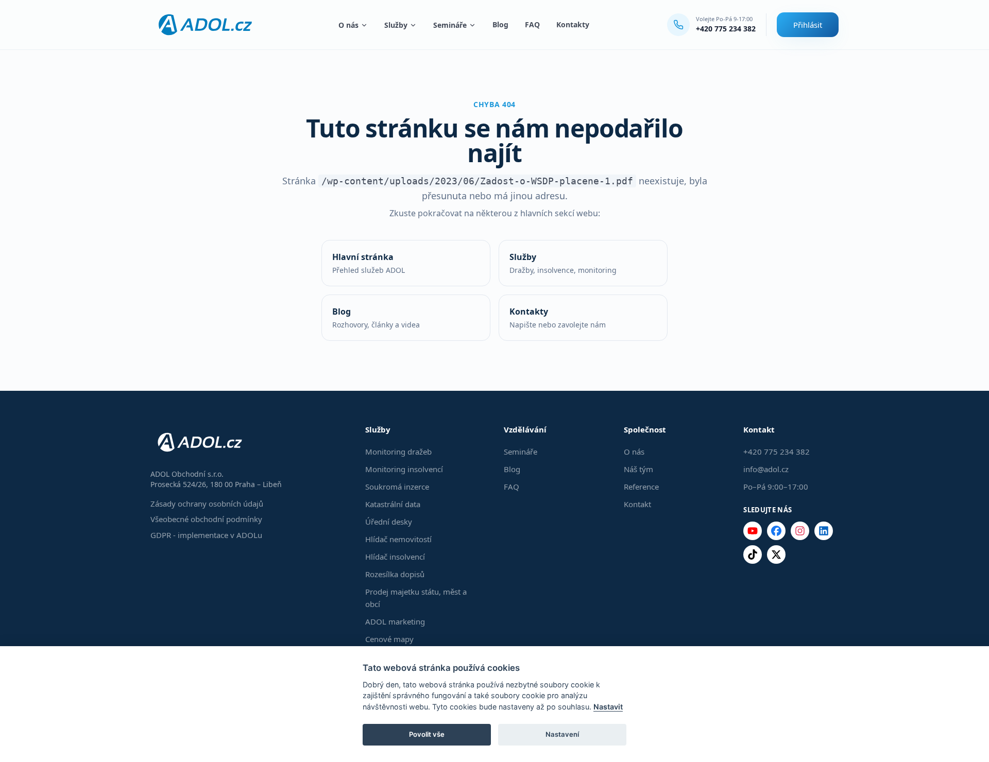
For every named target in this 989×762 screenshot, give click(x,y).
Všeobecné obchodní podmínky (206, 519)
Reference (641, 486)
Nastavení (562, 734)
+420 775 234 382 (726, 28)
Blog (500, 24)
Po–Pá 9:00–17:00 (775, 486)
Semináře (450, 25)
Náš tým (638, 469)
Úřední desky (388, 521)
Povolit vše (427, 734)
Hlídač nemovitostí (398, 539)
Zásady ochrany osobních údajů (206, 503)
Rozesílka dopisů (394, 574)
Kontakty (572, 24)
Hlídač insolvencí (395, 556)
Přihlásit (807, 25)
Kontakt (637, 504)
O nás (348, 25)
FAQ (532, 24)
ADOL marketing (395, 621)
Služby (395, 25)
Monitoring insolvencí (404, 469)
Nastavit (608, 706)
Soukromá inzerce (397, 486)
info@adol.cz (766, 469)
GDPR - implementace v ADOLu (206, 535)
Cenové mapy (389, 639)
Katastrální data (392, 504)
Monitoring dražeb (398, 451)
